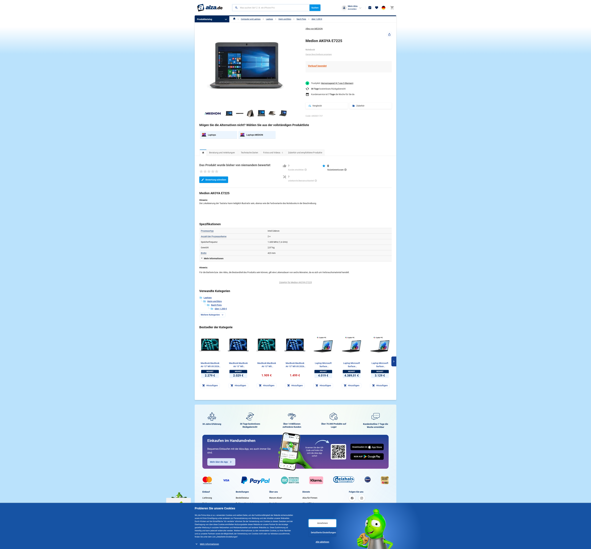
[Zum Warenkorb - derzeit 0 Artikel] (392, 8)
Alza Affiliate (308, 503)
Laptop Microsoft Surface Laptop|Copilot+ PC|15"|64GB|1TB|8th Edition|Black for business (323, 365)
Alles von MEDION (314, 28)
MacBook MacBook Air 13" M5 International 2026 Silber (266, 365)
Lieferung (207, 498)
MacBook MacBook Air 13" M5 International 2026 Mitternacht (238, 365)
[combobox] (271, 7)
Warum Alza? (275, 498)
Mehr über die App (219, 462)
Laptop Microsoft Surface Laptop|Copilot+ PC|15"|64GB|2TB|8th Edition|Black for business (351, 365)
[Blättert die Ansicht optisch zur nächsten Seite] (393, 361)
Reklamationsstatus (245, 503)
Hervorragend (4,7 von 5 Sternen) (337, 83)
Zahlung (206, 503)
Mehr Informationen (209, 544)
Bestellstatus (242, 498)
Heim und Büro (284, 19)
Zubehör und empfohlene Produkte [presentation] (305, 152)
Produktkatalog (204, 19)
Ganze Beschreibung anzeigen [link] (319, 54)
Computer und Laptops (251, 19)
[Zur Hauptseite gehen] (210, 8)
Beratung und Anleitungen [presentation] (222, 152)
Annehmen (322, 523)
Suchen (315, 7)
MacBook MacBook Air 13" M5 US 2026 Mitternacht (295, 365)
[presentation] (203, 153)
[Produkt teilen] (389, 34)
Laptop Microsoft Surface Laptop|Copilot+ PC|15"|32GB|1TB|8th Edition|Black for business (379, 365)
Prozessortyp (207, 231)
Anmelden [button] (352, 9)
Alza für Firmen (309, 498)
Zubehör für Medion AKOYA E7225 (295, 282)
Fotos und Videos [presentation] (273, 152)
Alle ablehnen (322, 542)
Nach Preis (301, 19)
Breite (203, 253)
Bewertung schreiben (215, 179)
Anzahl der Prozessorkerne (213, 236)
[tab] (203, 153)
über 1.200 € (317, 19)
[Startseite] (234, 19)
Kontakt (273, 503)
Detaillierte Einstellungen (323, 532)
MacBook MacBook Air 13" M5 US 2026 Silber (210, 365)
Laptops (269, 19)
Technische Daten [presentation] (249, 152)
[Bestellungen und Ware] (370, 8)
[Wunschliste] (376, 8)
